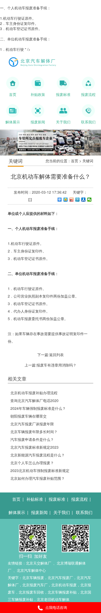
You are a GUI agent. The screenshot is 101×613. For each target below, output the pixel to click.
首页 (74, 160)
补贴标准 (34, 499)
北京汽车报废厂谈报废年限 (32, 423)
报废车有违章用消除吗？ (56, 365)
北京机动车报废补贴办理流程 (33, 392)
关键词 (87, 160)
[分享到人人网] (83, 200)
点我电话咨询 (56, 607)
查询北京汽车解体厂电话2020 (34, 400)
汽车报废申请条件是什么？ (32, 439)
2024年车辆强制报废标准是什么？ (38, 408)
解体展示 (17, 512)
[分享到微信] (89, 200)
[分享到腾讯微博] (77, 200)
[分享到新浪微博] (71, 200)
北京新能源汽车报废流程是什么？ (37, 454)
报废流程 (79, 499)
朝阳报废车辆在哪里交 (28, 416)
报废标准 (57, 499)
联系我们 (84, 512)
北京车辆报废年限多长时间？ (33, 431)
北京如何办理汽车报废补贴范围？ (37, 478)
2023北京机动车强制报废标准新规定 (39, 470)
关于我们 (61, 512)
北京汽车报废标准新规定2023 (34, 447)
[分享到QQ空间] (65, 200)
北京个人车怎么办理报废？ (32, 462)
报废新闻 (39, 512)
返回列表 (56, 354)
